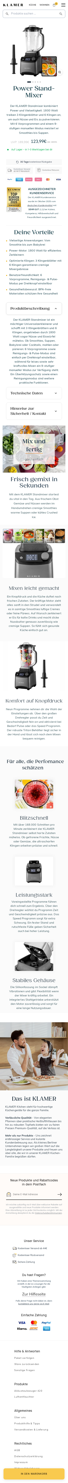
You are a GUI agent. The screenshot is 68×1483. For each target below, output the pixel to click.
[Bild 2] (32, 82)
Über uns (20, 1417)
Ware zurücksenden (26, 1364)
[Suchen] (61, 14)
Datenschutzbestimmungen (48, 1213)
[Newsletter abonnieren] (60, 1194)
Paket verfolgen (24, 1358)
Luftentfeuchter (24, 1397)
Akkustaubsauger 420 (28, 1391)
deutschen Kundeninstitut (39, 206)
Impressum (21, 1462)
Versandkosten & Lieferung (31, 1430)
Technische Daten (26, 393)
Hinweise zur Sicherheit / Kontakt (28, 411)
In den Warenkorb (34, 1474)
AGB (17, 1450)
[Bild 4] (37, 82)
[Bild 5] (40, 82)
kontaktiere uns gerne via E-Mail (33, 1304)
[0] (54, 5)
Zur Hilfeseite (34, 1294)
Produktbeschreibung (30, 308)
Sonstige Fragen (24, 1370)
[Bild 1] (29, 82)
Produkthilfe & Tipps (27, 1424)
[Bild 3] (35, 82)
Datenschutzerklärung (28, 1456)
